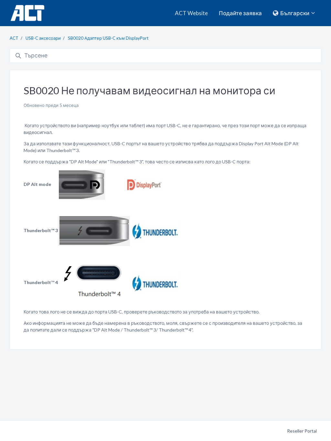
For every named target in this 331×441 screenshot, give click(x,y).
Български (294, 13)
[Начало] (27, 13)
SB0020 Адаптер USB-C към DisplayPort (108, 38)
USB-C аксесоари (43, 38)
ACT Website (191, 13)
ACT (14, 38)
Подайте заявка (240, 13)
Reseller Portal (302, 431)
